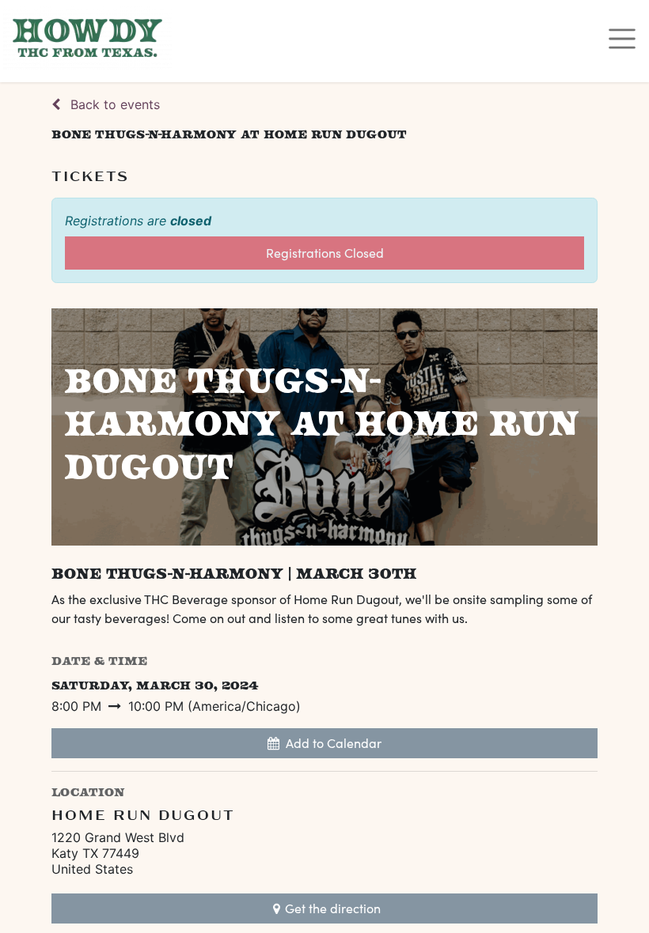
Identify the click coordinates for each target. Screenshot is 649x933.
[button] (324, 743)
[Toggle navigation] (622, 37)
